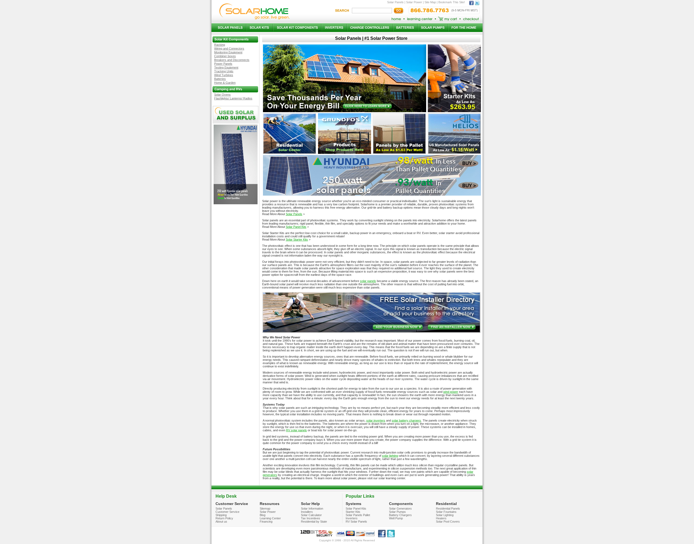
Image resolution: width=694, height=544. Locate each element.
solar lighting (390, 455)
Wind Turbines (223, 75)
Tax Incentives (310, 518)
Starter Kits (353, 511)
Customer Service (227, 511)
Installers (307, 511)
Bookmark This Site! (451, 2)
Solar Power (268, 511)
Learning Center (270, 518)
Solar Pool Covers (448, 521)
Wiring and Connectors (229, 48)
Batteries (220, 78)
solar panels (368, 281)
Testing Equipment (226, 67)
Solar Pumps (397, 511)
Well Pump (396, 518)
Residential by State (314, 521)
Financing (266, 521)
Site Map (430, 2)
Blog (262, 515)
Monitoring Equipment (228, 52)
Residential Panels (448, 508)
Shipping (221, 515)
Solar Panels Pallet (358, 515)
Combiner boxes (225, 56)
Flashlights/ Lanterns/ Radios (233, 98)
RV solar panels (296, 430)
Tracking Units (223, 71)
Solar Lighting (445, 515)
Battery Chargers (400, 515)
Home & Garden (225, 82)
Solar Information (312, 508)
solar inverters (375, 420)
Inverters (352, 518)
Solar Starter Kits (297, 239)
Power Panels (223, 63)
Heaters (441, 518)
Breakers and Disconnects (231, 59)
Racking (219, 44)
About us (221, 521)
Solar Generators (400, 508)
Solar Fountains (446, 511)
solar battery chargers (406, 420)
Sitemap (265, 508)
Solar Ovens (222, 94)
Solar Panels (294, 214)
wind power (450, 391)
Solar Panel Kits (296, 226)
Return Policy (224, 518)
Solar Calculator (311, 515)
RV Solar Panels (356, 521)
